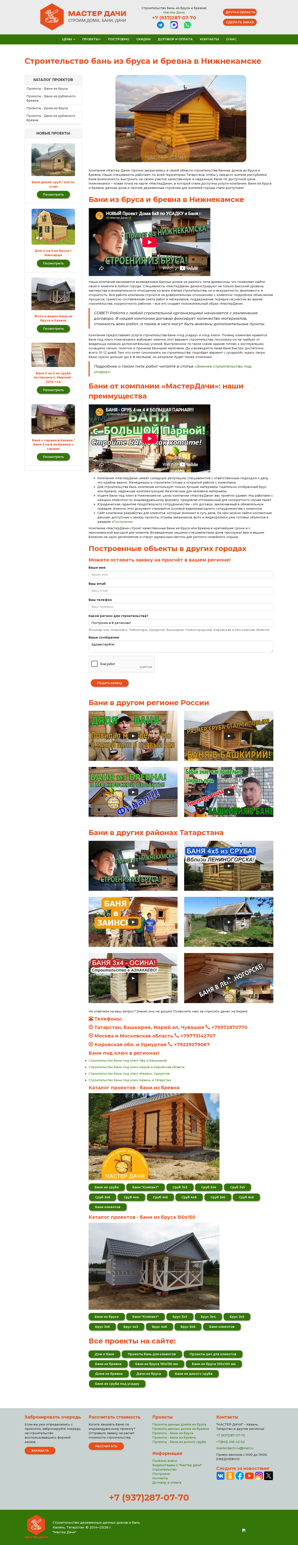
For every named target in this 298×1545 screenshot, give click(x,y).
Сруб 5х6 (218, 1197)
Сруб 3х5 (237, 1187)
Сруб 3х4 (208, 1187)
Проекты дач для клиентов (213, 1354)
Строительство (164, 1469)
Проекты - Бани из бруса (47, 89)
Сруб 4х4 (131, 1197)
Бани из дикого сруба (193, 1374)
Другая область (240, 12)
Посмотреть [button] (53, 195)
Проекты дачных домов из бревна (180, 1429)
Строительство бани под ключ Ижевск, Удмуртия (129, 1074)
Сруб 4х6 (189, 1197)
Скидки (143, 39)
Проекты (90, 39)
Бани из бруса (107, 1317)
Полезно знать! (164, 1461)
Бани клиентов (107, 1207)
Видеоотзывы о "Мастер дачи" (177, 1465)
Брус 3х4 (208, 1317)
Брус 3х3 (180, 1317)
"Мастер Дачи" (64, 1532)
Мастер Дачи (174, 12)
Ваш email (97, 584)
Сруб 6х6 (246, 1197)
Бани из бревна (108, 1364)
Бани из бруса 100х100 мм (214, 1364)
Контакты (209, 39)
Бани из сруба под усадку (117, 1384)
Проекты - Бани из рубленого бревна (50, 98)
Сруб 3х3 (180, 1187)
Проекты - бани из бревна (174, 1437)
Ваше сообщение (104, 637)
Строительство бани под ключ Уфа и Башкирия (128, 1061)
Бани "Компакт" (145, 1187)
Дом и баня (104, 1354)
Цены (67, 39)
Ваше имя (97, 568)
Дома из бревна (109, 1374)
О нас (231, 39)
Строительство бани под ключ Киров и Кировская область (137, 1067)
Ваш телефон (100, 600)
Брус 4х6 (159, 1327)
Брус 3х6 (102, 1327)
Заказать (40, 1451)
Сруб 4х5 (160, 1197)
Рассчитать (106, 1446)
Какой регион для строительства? (118, 616)
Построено (118, 39)
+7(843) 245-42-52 (230, 1442)
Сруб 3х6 (102, 1197)
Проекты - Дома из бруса (47, 108)
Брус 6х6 (188, 1327)
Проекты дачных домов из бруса (179, 1424)
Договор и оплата (175, 39)
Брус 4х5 (130, 1327)
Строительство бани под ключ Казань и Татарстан (130, 1080)
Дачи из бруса (148, 1374)
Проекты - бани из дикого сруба (179, 1442)
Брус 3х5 (237, 1317)
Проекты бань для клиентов (152, 1354)
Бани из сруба (107, 1187)
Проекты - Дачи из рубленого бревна (50, 118)
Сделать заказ (240, 22)
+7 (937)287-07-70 (174, 17)
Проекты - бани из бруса (172, 1433)
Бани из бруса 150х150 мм (156, 1364)
